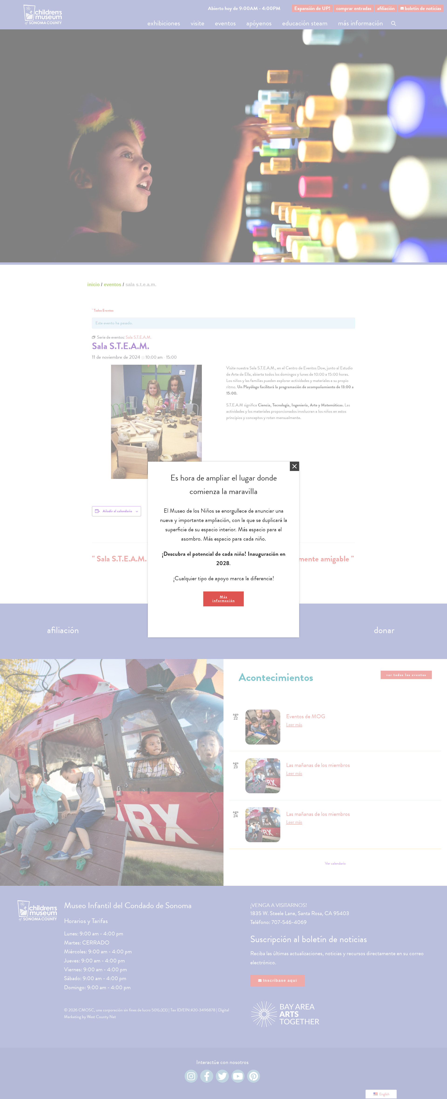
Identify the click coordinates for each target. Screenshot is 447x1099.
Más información (223, 598)
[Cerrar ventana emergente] (294, 466)
